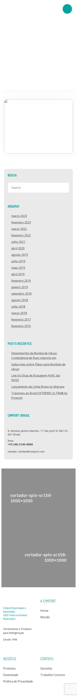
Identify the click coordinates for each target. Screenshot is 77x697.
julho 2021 (18, 242)
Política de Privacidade (18, 681)
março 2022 (19, 229)
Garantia (46, 668)
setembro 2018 (21, 294)
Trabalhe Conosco (52, 675)
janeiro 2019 (19, 287)
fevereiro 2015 (21, 326)
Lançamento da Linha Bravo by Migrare (37, 387)
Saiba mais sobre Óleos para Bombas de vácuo (38, 366)
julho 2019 (18, 261)
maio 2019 (18, 268)
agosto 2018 (19, 300)
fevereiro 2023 (21, 222)
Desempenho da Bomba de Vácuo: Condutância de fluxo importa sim (34, 355)
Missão (45, 617)
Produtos (9, 668)
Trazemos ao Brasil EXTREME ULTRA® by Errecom (39, 395)
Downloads (10, 675)
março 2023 (19, 216)
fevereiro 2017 (21, 320)
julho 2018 (18, 307)
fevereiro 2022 (21, 235)
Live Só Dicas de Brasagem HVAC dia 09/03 (35, 378)
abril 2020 (18, 248)
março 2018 (19, 313)
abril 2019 (18, 274)
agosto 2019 (19, 255)
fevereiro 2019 (21, 281)
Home (44, 611)
